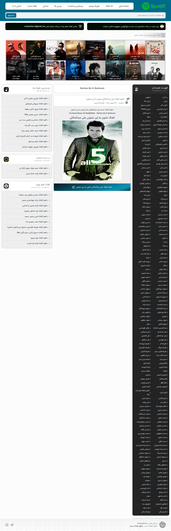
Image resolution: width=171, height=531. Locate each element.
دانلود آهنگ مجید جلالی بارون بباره (35, 130)
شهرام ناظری (162, 324)
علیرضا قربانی (145, 351)
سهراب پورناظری (161, 289)
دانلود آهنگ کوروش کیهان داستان (35, 147)
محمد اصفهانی (161, 433)
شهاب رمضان (162, 320)
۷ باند (164, 97)
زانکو (164, 265)
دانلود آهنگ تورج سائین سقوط (36, 109)
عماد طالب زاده (161, 355)
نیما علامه (163, 500)
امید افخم (146, 148)
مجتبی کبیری (162, 410)
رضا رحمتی (162, 250)
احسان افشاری (161, 121)
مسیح (164, 461)
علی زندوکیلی (145, 332)
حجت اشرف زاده (160, 222)
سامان (147, 269)
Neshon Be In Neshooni (92, 88)
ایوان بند (163, 175)
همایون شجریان (161, 504)
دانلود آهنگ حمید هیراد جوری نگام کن (33, 168)
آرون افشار (146, 113)
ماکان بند (163, 402)
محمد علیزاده (144, 437)
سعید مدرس (162, 285)
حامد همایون (162, 218)
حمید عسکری (144, 230)
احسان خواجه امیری (159, 125)
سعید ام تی (162, 277)
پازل (165, 195)
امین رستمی (145, 168)
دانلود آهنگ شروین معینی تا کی (36, 98)
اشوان (164, 140)
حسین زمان (162, 226)
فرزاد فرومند (145, 367)
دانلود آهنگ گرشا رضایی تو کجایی (35, 205)
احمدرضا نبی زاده (143, 136)
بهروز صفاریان (161, 187)
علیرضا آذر (163, 344)
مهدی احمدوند (161, 469)
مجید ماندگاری (144, 418)
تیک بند (163, 211)
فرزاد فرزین (162, 367)
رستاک (164, 246)
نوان (147, 496)
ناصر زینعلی (145, 492)
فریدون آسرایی (161, 375)
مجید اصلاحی (161, 414)
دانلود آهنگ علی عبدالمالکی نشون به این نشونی (105, 99)
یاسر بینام (146, 508)
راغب (164, 242)
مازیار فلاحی (162, 398)
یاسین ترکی (162, 512)
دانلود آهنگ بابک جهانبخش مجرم (35, 200)
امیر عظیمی (145, 160)
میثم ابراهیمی (161, 484)
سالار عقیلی (162, 269)
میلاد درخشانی (161, 488)
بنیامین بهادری (144, 183)
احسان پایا (146, 121)
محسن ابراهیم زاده (143, 422)
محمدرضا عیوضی (160, 449)
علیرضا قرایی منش (160, 351)
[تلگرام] (12, 524)
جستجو (11, 15)
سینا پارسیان (162, 301)
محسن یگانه (145, 429)
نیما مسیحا (145, 500)
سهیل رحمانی (145, 289)
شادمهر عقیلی (161, 312)
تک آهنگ (109, 6)
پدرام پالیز (146, 199)
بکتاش (164, 183)
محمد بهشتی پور (143, 433)
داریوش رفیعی (144, 234)
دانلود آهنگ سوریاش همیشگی (37, 104)
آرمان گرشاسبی (161, 109)
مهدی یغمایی (161, 476)
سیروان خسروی (161, 297)
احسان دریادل (144, 125)
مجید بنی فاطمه (144, 414)
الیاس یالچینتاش (161, 144)
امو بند (147, 144)
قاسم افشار (162, 379)
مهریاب (147, 480)
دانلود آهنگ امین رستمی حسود (36, 216)
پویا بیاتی (163, 207)
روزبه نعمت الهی (143, 261)
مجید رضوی (162, 418)
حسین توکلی (145, 222)
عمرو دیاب (163, 359)
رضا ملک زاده (145, 254)
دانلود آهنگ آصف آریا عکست (37, 243)
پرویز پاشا (146, 203)
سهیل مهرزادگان (144, 308)
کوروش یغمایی (161, 386)
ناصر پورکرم (162, 492)
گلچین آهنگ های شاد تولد (142, 392)
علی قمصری (145, 336)
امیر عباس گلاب (161, 160)
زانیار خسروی (145, 265)
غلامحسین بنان (144, 359)
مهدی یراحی (145, 472)
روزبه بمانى (162, 261)
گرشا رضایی (145, 386)
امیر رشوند (145, 156)
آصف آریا (163, 117)
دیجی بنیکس (144, 238)
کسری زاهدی (145, 383)
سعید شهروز (145, 277)
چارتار (147, 211)
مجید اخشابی (144, 410)
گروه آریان (163, 392)
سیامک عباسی (161, 293)
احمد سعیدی (161, 132)
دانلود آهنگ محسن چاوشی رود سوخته (33, 195)
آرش (165, 101)
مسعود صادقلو (144, 457)
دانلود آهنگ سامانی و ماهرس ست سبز (33, 120)
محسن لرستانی (144, 426)
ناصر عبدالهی (162, 496)
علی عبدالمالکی (94, 110)
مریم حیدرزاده (161, 453)
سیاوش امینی (145, 293)
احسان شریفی (161, 129)
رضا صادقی (145, 250)
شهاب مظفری (145, 320)
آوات (148, 117)
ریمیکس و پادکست (75, 6)
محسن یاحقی (161, 429)
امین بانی (163, 168)
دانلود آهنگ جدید (107, 110)
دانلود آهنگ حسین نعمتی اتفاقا (36, 114)
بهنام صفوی (162, 191)
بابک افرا (146, 175)
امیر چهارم (163, 156)
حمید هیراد (162, 234)
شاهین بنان (145, 312)
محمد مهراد (145, 441)
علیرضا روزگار (162, 347)
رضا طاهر (163, 254)
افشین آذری (145, 140)
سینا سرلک (146, 304)
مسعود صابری (161, 457)
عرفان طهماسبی (144, 328)
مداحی (45, 6)
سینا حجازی (145, 301)
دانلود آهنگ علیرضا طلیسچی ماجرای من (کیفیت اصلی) (28, 227)
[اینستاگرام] (6, 524)
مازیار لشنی (145, 398)
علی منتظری (145, 340)
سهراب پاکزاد (145, 285)
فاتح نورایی (162, 363)
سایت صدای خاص (154, 6)
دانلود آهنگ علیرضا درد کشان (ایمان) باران (32, 136)
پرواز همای (162, 203)
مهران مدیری (162, 480)
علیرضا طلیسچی (144, 347)
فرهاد (164, 371)
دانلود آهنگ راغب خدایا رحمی (37, 173)
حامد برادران (162, 215)
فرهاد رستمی (145, 371)
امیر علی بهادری (161, 164)
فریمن (147, 375)
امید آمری (163, 148)
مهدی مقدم (162, 472)
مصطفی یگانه (161, 465)
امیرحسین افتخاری (143, 164)
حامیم (147, 218)
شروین (164, 316)
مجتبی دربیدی (144, 406)
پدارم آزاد (163, 199)
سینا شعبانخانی (161, 308)
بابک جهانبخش (161, 179)
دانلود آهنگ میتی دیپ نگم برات (36, 125)
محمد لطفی (162, 441)
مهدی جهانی (145, 469)
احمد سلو (146, 132)
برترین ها (58, 6)
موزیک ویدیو (94, 6)
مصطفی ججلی (144, 461)
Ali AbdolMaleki (89, 113)
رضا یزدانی (163, 258)
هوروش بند (145, 504)
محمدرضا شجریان (160, 445)
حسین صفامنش (143, 226)
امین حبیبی (162, 172)
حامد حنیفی (145, 215)
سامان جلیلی (162, 273)
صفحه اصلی (124, 6)
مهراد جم (146, 476)
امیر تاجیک (145, 152)
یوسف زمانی (145, 512)
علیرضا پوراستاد (144, 344)
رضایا (147, 258)
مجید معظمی (161, 422)
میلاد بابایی (145, 484)
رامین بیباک (145, 242)
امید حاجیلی (162, 152)
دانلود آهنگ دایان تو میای (38, 141)
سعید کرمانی (162, 281)
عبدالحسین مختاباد (159, 328)
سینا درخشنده (161, 304)
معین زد (146, 465)
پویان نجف (145, 207)
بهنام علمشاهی (144, 191)
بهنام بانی (146, 187)
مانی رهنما (146, 402)
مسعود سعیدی (144, 453)
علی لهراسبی (162, 340)
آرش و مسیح (145, 105)
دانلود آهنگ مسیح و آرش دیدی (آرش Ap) (32, 232)
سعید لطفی (145, 281)
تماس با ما (16, 6)
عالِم (148, 324)
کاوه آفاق (163, 383)
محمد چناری (162, 437)
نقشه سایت (32, 6)
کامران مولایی (144, 379)
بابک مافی (146, 179)
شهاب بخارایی (144, 316)
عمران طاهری (145, 355)
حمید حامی (162, 230)
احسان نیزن (145, 129)
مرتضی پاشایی (144, 449)
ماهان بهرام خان (161, 406)
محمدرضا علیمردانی (142, 445)
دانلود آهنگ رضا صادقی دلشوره (36, 211)
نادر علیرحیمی (144, 488)
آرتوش (147, 97)
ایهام (147, 172)
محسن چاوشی (161, 426)
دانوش (164, 238)
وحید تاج (163, 508)
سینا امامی (145, 297)
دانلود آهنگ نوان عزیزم (39, 238)
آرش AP (146, 101)
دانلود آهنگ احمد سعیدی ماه (37, 222)
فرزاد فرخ (146, 363)
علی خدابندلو (162, 332)
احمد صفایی (162, 136)
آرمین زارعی (162, 113)
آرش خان (163, 105)
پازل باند (146, 195)
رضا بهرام (146, 246)
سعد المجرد (145, 273)
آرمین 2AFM (145, 109)
